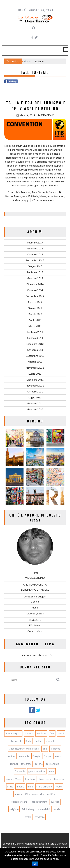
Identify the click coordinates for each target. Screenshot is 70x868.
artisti (61, 733)
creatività (55, 748)
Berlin (28, 741)
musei (59, 786)
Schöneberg (28, 809)
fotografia (26, 763)
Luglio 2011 (35, 397)
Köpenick (59, 779)
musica (18, 794)
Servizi (52, 192)
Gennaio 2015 (35, 278)
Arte (52, 733)
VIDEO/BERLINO (35, 577)
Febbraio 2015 (35, 272)
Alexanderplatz (13, 733)
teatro (28, 816)
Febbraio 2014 (35, 331)
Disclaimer (35, 625)
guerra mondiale (36, 771)
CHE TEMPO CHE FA (35, 584)
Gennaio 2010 (35, 409)
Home (35, 572)
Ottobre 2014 (35, 290)
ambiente (41, 733)
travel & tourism (55, 196)
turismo (17, 200)
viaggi (25, 200)
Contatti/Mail (35, 631)
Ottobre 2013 (35, 349)
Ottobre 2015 (35, 254)
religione (14, 809)
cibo (45, 748)
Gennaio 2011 (35, 403)
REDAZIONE (47, 115)
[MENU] (65, 49)
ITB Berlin (33, 196)
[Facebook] (32, 712)
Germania (43, 192)
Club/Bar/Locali (35, 613)
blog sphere (52, 741)
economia (24, 756)
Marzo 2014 (35, 325)
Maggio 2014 (35, 314)
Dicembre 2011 (35, 379)
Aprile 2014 (35, 319)
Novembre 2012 (35, 367)
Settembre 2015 (35, 260)
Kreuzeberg (45, 779)
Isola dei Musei (13, 779)
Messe (42, 196)
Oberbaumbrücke (34, 794)
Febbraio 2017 (35, 242)
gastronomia (52, 763)
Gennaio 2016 (35, 248)
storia (57, 809)
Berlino (9, 196)
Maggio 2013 (35, 361)
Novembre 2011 (35, 385)
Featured (26, 192)
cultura (11, 756)
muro (30, 786)
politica (51, 794)
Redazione (35, 620)
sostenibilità (44, 809)
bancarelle (16, 741)
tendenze (40, 816)
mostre (20, 786)
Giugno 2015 (35, 266)
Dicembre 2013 (35, 343)
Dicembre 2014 (35, 284)
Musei (35, 607)
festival (14, 763)
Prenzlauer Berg (39, 801)
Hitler (52, 771)
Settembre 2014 (35, 296)
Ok (35, 864)
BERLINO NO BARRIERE (35, 589)
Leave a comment (45, 200)
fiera (24, 196)
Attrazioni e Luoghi (35, 596)
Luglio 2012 (35, 373)
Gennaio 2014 (35, 337)
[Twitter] (38, 712)
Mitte (10, 786)
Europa (17, 196)
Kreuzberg (30, 779)
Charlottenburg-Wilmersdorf (24, 748)
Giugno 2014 (35, 308)
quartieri (55, 801)
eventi (58, 756)
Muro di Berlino (44, 786)
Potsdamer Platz (18, 801)
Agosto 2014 (35, 302)
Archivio (15, 192)
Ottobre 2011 (35, 391)
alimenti (29, 733)
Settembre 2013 (35, 355)
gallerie (39, 763)
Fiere (34, 192)
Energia (36, 756)
